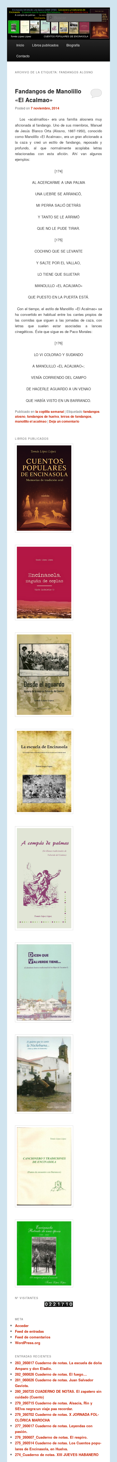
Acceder (22, 1325)
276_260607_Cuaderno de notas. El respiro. (51, 1437)
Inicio (20, 45)
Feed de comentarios (32, 1337)
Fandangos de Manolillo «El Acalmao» (48, 95)
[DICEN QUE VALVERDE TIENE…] (58, 982)
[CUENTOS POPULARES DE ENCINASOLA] (58, 488)
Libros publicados (45, 45)
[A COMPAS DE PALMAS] (58, 878)
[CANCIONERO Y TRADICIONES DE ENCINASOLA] (58, 1166)
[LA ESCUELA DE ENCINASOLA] (58, 771)
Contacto (23, 56)
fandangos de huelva (43, 416)
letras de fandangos (76, 416)
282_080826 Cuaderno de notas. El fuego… (51, 1374)
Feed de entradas (29, 1331)
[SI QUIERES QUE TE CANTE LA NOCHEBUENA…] (58, 1074)
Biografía (73, 45)
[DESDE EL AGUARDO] (58, 675)
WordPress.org (27, 1342)
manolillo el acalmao (31, 421)
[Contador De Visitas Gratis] (58, 1305)
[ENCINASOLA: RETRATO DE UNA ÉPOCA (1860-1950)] (58, 1253)
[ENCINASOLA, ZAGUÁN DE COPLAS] (58, 582)
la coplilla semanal (49, 411)
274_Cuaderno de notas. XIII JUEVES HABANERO (56, 1454)
